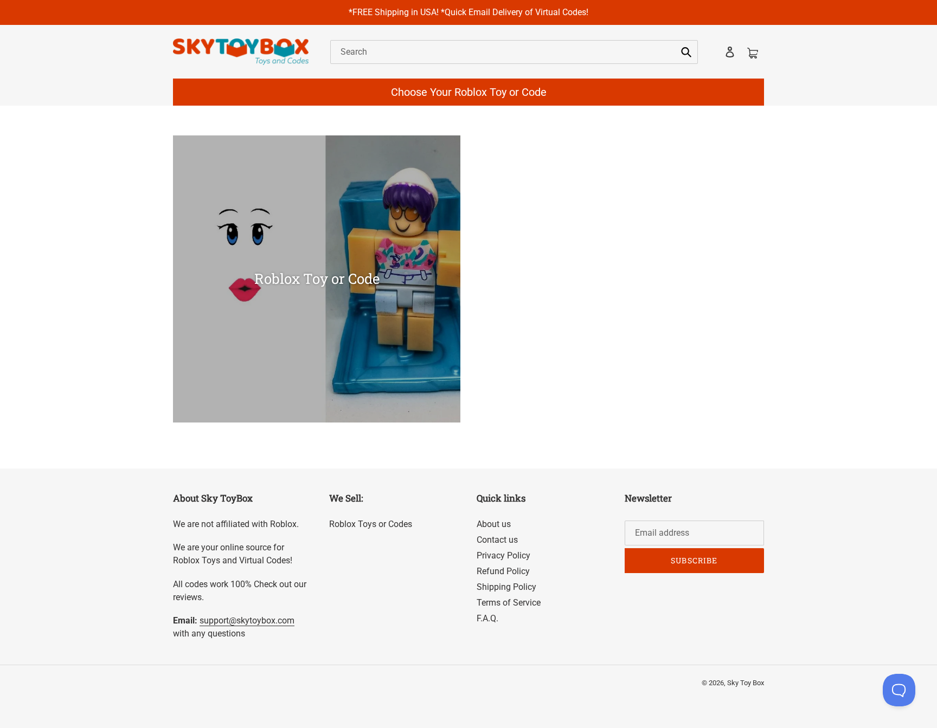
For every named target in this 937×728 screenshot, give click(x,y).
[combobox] (514, 52)
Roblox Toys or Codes (370, 524)
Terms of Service (509, 602)
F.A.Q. (487, 618)
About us (494, 524)
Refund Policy (503, 571)
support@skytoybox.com (247, 620)
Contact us (497, 540)
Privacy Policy (503, 555)
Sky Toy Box (745, 683)
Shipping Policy (506, 587)
